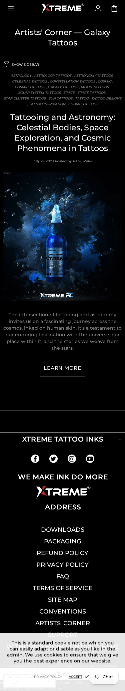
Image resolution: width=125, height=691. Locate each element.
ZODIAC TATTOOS (83, 104)
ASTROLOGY (21, 75)
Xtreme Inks (62, 8)
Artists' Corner (43, 32)
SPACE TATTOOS (91, 93)
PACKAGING (62, 541)
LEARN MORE (62, 368)
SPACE (69, 93)
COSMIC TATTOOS (30, 87)
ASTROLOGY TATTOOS (52, 75)
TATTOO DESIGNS (106, 98)
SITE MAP (62, 599)
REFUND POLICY (62, 553)
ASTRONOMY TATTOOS (93, 75)
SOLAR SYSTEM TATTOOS (39, 93)
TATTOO (82, 98)
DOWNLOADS (62, 529)
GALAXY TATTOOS (63, 87)
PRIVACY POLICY (62, 564)
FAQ (62, 576)
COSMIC (104, 81)
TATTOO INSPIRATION (47, 104)
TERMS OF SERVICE (63, 588)
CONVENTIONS (62, 611)
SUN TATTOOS (60, 98)
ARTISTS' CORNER (62, 623)
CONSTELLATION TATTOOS (72, 81)
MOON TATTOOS (95, 87)
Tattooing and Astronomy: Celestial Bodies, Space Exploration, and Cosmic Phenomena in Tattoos (62, 132)
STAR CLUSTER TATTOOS (25, 98)
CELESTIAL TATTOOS (29, 81)
